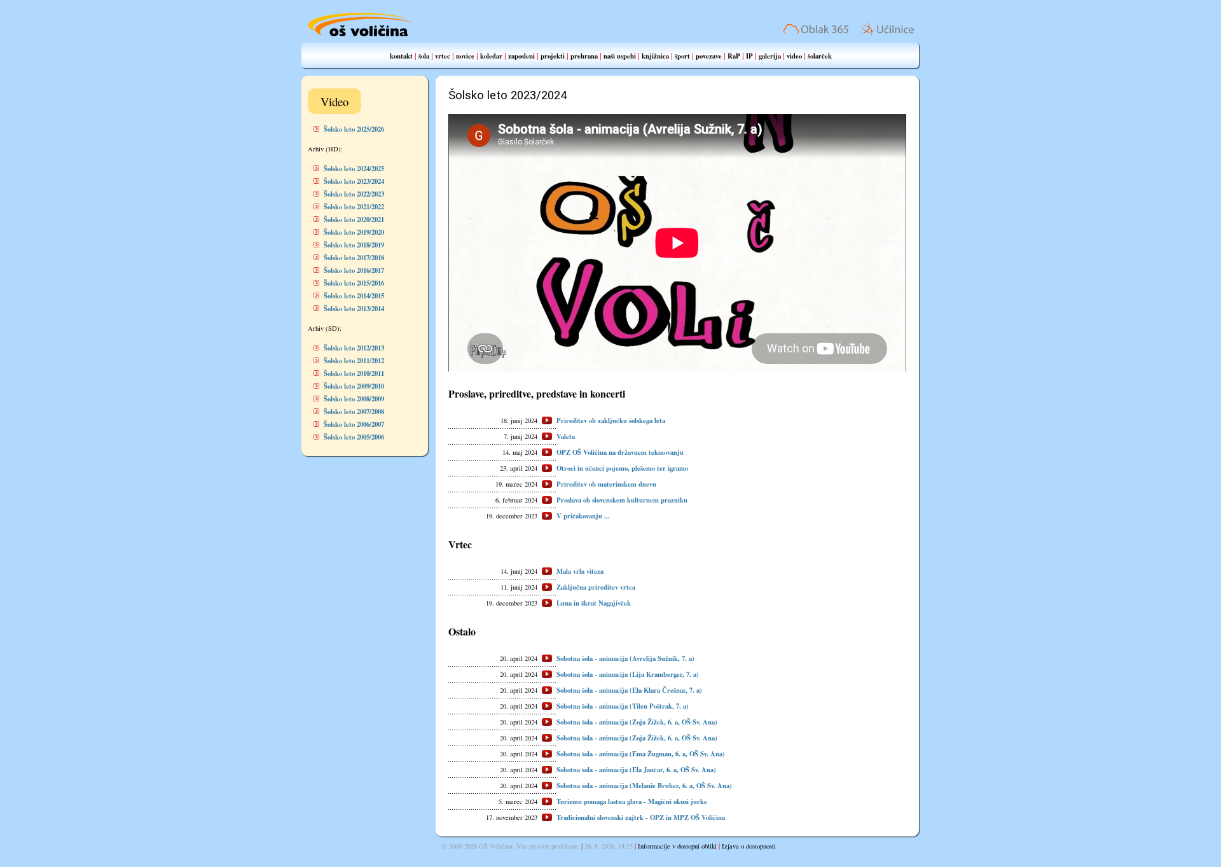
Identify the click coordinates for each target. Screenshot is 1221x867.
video (794, 56)
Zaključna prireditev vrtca (595, 587)
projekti (553, 56)
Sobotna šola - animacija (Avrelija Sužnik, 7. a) (625, 658)
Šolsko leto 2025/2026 (354, 129)
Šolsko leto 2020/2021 (354, 219)
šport (682, 56)
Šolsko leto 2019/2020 (354, 232)
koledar (491, 56)
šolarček (820, 56)
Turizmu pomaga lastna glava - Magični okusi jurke (631, 801)
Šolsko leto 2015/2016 (354, 283)
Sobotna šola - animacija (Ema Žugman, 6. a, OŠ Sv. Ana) (640, 754)
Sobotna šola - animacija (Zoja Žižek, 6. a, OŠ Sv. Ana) (636, 722)
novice (465, 56)
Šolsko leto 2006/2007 (354, 424)
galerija (770, 56)
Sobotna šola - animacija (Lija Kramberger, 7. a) (627, 674)
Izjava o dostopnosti (749, 846)
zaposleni (521, 56)
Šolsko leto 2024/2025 (354, 168)
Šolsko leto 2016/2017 (354, 270)
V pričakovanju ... (583, 516)
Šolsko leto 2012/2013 (354, 348)
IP (749, 56)
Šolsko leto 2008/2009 (354, 399)
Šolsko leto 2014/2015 (354, 296)
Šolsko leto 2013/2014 (354, 308)
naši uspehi (620, 56)
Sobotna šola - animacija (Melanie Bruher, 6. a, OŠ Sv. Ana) (644, 785)
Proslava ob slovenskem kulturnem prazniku (621, 500)
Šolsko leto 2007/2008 (354, 411)
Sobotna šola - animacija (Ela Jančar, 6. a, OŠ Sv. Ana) (636, 770)
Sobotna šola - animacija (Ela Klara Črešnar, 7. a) (629, 690)
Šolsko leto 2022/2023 (354, 194)
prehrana (584, 56)
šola (423, 56)
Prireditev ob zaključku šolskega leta (610, 420)
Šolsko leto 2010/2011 (354, 373)
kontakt (401, 56)
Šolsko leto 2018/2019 (354, 245)
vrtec (442, 56)
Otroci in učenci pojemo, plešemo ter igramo (622, 468)
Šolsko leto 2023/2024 (354, 181)
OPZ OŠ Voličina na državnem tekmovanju (620, 452)
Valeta (565, 436)
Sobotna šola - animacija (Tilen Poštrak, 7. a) (622, 706)
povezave (709, 56)
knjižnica (655, 56)
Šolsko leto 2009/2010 (354, 386)
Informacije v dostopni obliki (677, 846)
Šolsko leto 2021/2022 (354, 207)
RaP (734, 56)
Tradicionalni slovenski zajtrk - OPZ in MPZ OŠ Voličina (640, 817)
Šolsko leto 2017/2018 (354, 258)
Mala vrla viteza (580, 571)
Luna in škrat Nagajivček (593, 603)
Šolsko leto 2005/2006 (354, 437)
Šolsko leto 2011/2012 (354, 361)
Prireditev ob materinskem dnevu (606, 484)
